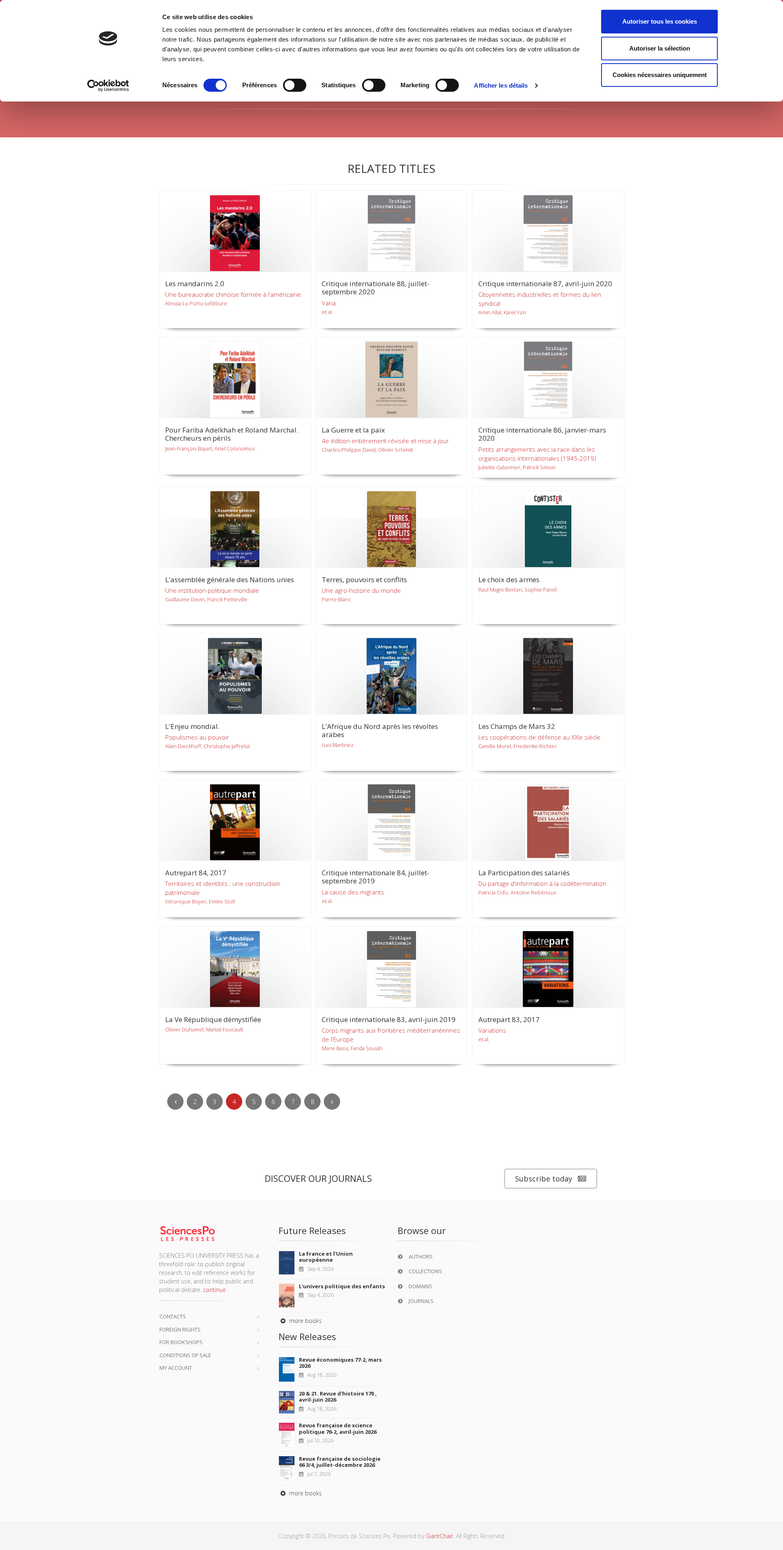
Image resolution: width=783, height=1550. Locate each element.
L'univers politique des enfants (342, 1286)
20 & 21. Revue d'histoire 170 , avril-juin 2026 (338, 1397)
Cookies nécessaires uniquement (660, 74)
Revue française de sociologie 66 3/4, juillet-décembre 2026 (339, 1462)
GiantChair (439, 1536)
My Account (175, 1367)
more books (305, 1321)
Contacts (172, 1316)
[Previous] (175, 1101)
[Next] (332, 1101)
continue (214, 1290)
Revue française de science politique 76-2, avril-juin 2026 (337, 1428)
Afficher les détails (501, 85)
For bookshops (181, 1342)
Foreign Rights (180, 1329)
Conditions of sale (185, 1355)
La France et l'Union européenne (326, 1257)
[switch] (294, 85)
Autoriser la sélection (659, 48)
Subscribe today (543, 1178)
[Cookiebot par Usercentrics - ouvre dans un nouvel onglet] (108, 85)
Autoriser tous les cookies (659, 21)
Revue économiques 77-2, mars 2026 (340, 1363)
